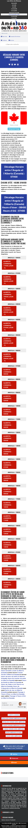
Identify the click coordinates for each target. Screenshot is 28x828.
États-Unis (4, 36)
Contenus (4, 40)
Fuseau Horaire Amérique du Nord (14, 725)
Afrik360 (14, 5)
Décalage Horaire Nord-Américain (14, 722)
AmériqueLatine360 (14, 12)
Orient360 (14, 18)
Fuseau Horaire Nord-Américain (14, 729)
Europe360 (14, 10)
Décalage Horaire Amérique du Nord (14, 718)
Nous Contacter (22, 826)
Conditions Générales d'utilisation (18, 825)
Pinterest (14, 758)
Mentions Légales (5, 825)
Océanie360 (14, 16)
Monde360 (14, 3)
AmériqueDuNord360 (14, 14)
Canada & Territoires (15, 36)
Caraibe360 (14, 8)
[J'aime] (9, 64)
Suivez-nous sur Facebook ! (9, 820)
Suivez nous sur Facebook (4, 33)
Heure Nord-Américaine (13, 736)
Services (12, 40)
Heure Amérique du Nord (14, 732)
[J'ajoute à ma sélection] (12, 64)
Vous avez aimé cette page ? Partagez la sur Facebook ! (15, 747)
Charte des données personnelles (10, 826)
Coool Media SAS (6, 823)
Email (15, 762)
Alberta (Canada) (13, 715)
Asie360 (14, 7)
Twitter (14, 754)
